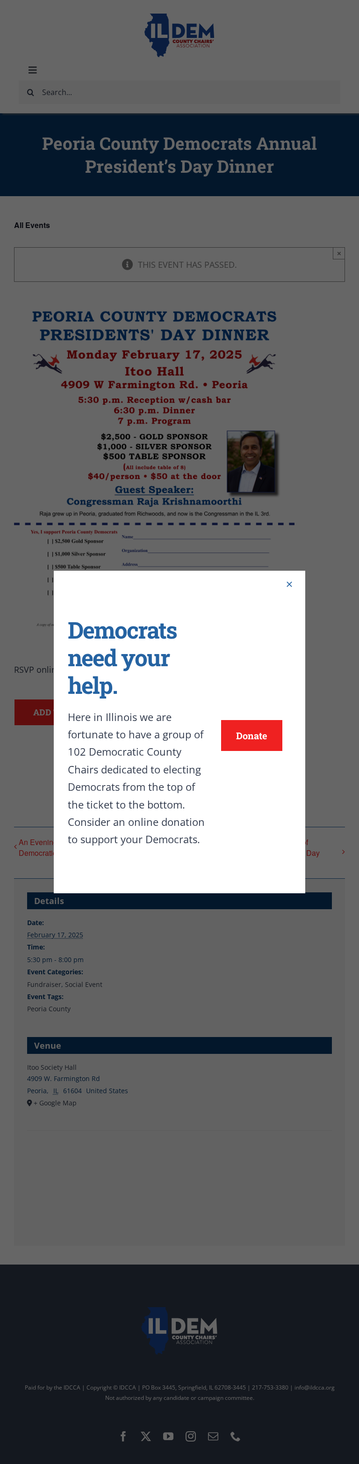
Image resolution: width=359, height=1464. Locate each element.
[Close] (289, 584)
